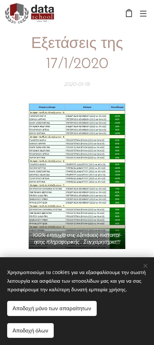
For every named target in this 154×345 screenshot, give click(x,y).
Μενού (143, 13)
